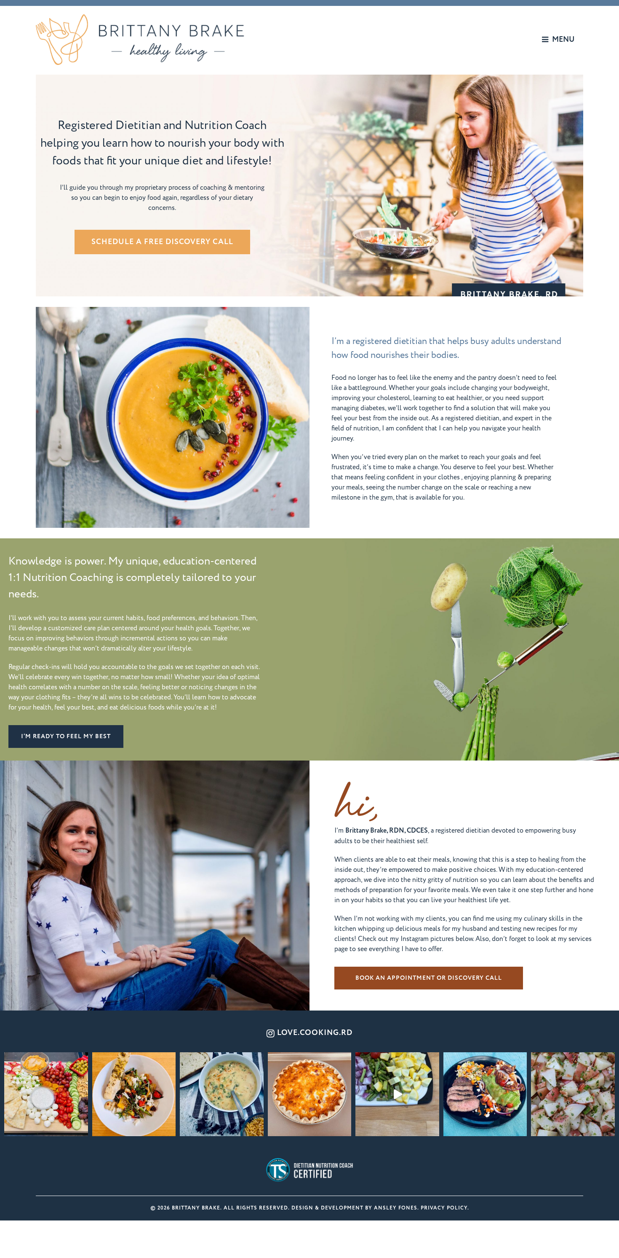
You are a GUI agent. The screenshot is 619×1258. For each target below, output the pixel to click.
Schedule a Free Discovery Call (162, 242)
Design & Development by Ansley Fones (354, 1208)
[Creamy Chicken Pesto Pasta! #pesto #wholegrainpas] (397, 1094)
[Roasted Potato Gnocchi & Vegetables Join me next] (134, 1094)
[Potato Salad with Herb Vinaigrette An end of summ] (573, 1094)
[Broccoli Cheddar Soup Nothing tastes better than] (222, 1094)
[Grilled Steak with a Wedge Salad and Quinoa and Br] (485, 1094)
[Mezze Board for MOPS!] (46, 1094)
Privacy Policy (444, 1208)
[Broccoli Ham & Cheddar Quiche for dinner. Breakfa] (310, 1094)
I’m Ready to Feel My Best (66, 736)
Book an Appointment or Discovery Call (428, 978)
